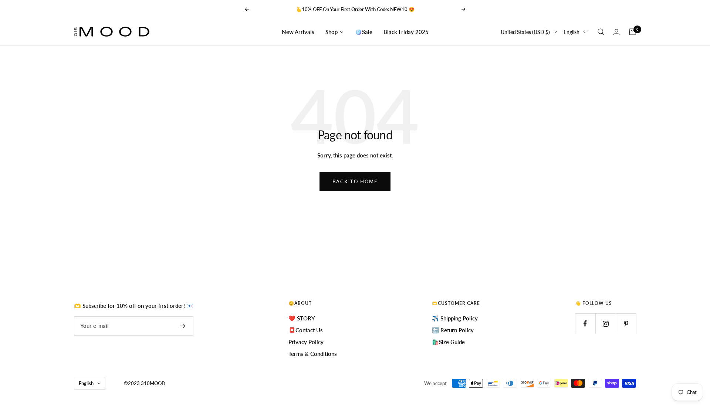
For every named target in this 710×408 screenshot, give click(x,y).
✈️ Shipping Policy (455, 318)
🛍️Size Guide (448, 342)
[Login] (616, 32)
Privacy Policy (306, 342)
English (571, 32)
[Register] (183, 326)
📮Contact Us (305, 330)
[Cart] (632, 31)
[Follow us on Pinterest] (626, 323)
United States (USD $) (525, 32)
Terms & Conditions (312, 353)
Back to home (355, 181)
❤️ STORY (301, 318)
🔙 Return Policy (453, 330)
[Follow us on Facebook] (585, 323)
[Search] (601, 31)
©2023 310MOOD (144, 383)
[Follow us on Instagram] (605, 323)
